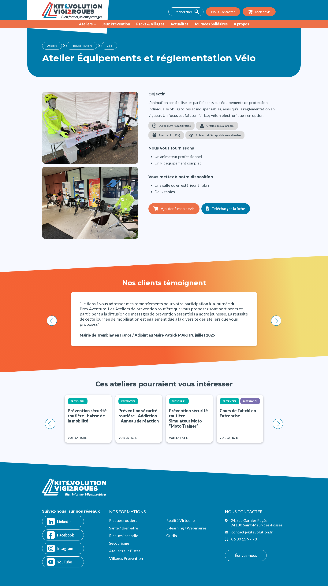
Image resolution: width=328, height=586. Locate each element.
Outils (171, 535)
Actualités (179, 24)
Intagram (65, 548)
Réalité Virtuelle (180, 520)
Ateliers (86, 24)
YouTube (64, 562)
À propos (241, 24)
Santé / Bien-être (123, 528)
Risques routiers (123, 520)
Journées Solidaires (211, 24)
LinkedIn (64, 521)
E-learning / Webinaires (186, 528)
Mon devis (262, 12)
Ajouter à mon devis (178, 208)
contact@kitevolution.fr (252, 532)
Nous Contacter (223, 12)
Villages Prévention (126, 558)
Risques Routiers (82, 45)
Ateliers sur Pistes (124, 550)
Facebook (65, 535)
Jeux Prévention (116, 24)
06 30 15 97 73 (244, 539)
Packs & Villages (150, 24)
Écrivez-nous (246, 555)
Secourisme (119, 543)
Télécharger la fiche (228, 208)
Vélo (109, 45)
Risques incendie (123, 535)
